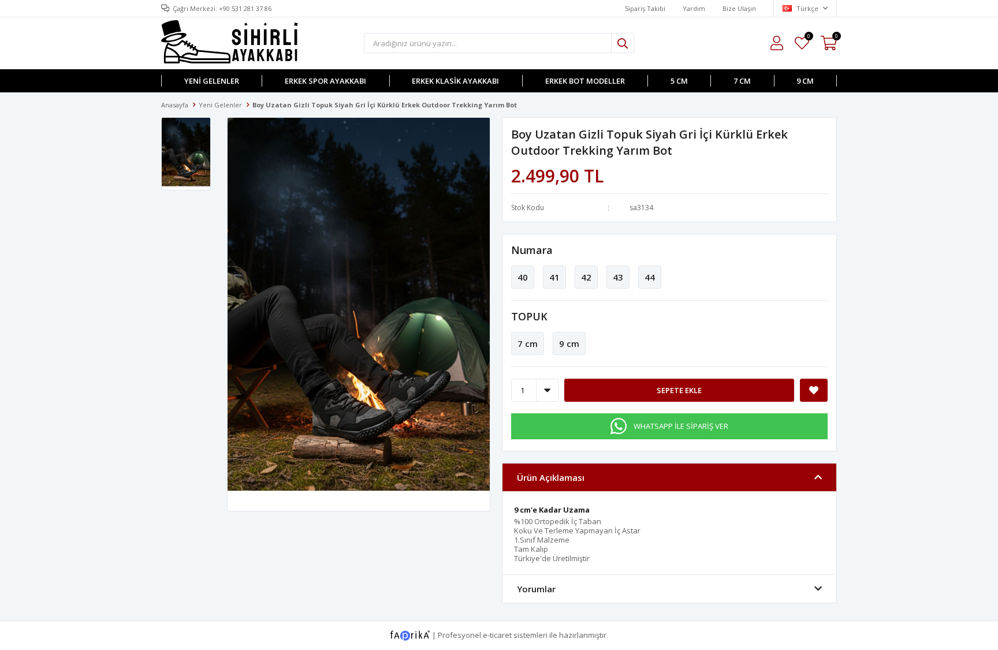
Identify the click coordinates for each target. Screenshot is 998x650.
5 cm (679, 81)
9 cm (805, 81)
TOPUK (529, 316)
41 (554, 277)
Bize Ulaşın (739, 8)
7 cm (742, 81)
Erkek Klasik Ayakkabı (455, 81)
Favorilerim (808, 38)
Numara (532, 250)
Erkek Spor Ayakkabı (325, 81)
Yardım (694, 8)
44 (650, 277)
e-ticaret (497, 634)
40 (522, 277)
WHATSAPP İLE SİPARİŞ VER (681, 426)
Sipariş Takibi (645, 8)
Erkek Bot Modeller (585, 81)
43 (618, 277)
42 (586, 277)
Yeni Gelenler (211, 81)
